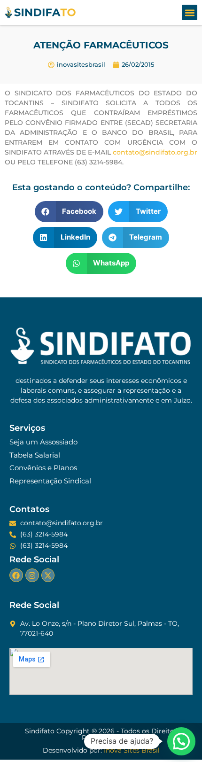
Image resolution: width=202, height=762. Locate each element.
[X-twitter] (48, 575)
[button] (189, 12)
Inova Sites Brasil (132, 750)
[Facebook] (16, 575)
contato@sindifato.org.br (155, 152)
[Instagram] (32, 575)
